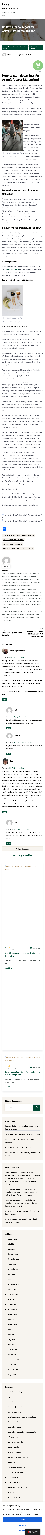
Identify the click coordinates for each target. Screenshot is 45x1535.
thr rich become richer (16, 1472)
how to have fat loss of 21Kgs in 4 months (18, 535)
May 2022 (11, 1274)
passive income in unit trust (18, 1457)
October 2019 (12, 1304)
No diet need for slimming (12, 544)
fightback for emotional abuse (19, 1407)
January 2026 (12, 1239)
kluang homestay (14, 1427)
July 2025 (11, 1244)
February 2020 (13, 1294)
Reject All (22, 1530)
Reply (4, 699)
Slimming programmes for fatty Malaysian (18, 548)
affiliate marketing (15, 1392)
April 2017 (11, 1345)
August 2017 (12, 1324)
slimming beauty (13, 269)
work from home (14, 1497)
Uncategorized (13, 1477)
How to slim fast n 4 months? (13, 540)
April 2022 (11, 1279)
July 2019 (11, 1319)
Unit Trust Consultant (15, 1482)
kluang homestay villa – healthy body (22, 1432)
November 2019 (13, 1299)
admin (9, 55)
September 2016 (13, 1370)
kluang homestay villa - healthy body (14, 48)
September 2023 (14, 1269)
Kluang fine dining (34, 48)
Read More (8, 968)
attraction (11, 1402)
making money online (16, 1442)
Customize (22, 1525)
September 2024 (14, 1259)
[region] (22, 1518)
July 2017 (11, 1329)
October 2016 (12, 1365)
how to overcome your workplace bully (22, 1417)
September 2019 (13, 1309)
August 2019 (12, 1314)
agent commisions (14, 1397)
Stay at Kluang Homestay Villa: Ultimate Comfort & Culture (20, 1181)
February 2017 (13, 1350)
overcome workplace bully (17, 1452)
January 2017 (12, 1355)
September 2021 (13, 1284)
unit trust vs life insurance (17, 1487)
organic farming (14, 1447)
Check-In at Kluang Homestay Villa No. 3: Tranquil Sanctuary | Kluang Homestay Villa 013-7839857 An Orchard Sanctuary (22, 1175)
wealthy (11, 1492)
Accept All (22, 1519)
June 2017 (11, 1334)
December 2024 (13, 1254)
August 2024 (12, 1264)
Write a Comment (22, 849)
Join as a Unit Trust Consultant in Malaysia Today (22, 1134)
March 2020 (12, 1289)
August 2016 (12, 1375)
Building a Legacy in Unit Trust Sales (18, 1147)
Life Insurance (13, 1437)
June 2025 (11, 1249)
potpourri (11, 1462)
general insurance (14, 1412)
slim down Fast (12, 326)
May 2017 (11, 1340)
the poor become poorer (16, 1467)
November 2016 (13, 1360)
